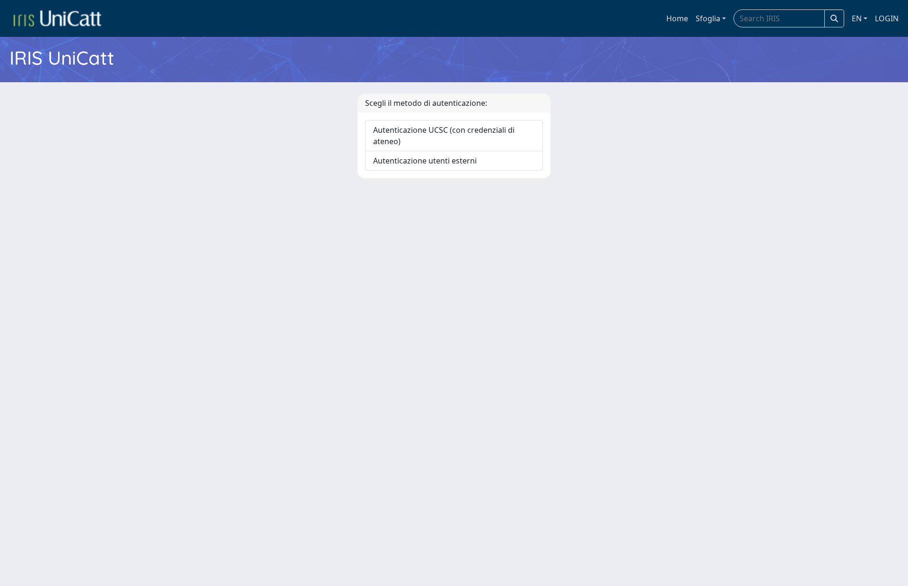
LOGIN (887, 18)
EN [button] (857, 18)
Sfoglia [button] (708, 18)
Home (677, 18)
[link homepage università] (57, 18)
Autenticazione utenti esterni (425, 160)
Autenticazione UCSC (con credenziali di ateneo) (444, 135)
